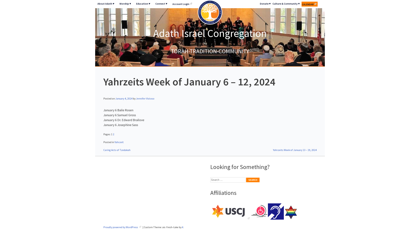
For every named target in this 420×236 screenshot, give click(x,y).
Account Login (180, 4)
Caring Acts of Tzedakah (116, 150)
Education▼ (143, 3)
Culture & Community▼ (286, 3)
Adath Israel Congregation (210, 33)
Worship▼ (125, 3)
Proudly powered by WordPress (120, 227)
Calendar (308, 4)
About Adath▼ (106, 3)
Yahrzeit (119, 142)
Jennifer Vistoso (145, 98)
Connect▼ (161, 3)
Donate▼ (265, 3)
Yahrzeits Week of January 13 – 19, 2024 (295, 150)
